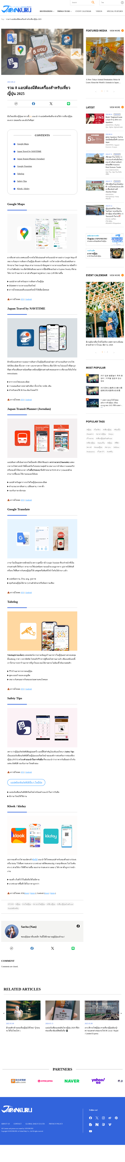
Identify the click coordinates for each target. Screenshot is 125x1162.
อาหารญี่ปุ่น (101, 434)
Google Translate (24, 166)
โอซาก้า (101, 452)
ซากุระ (108, 447)
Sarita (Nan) (28, 926)
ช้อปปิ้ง (108, 198)
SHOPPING (110, 125)
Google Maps (23, 144)
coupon (115, 147)
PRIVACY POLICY (56, 1124)
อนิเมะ (117, 447)
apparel (117, 145)
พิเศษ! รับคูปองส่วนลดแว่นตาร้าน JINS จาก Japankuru (114, 119)
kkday (32, 893)
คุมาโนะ (109, 172)
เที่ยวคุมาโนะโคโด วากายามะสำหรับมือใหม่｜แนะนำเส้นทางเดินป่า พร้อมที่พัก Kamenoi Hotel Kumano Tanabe (115, 162)
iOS (22, 299)
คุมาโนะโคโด (117, 172)
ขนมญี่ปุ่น (98, 447)
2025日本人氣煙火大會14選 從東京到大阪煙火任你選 (111, 389)
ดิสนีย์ (35, 859)
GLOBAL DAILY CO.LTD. (35, 1124)
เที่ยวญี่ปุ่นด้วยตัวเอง (65, 904)
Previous (95, 90)
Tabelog (20, 174)
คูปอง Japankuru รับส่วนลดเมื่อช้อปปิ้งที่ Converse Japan (115, 139)
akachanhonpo (110, 196)
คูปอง (111, 127)
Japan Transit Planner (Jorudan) (31, 159)
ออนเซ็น (102, 443)
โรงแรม (91, 438)
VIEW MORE (115, 30)
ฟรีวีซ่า (114, 219)
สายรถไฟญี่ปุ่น (39, 904)
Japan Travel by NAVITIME (29, 151)
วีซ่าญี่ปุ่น (109, 221)
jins (107, 127)
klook (27, 893)
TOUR (11, 904)
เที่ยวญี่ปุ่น (51, 904)
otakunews (91, 452)
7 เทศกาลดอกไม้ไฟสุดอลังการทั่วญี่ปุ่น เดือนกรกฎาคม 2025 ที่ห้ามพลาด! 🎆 (112, 403)
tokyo (111, 434)
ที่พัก (107, 174)
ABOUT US (5, 1124)
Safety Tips (22, 181)
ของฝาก (91, 434)
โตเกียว (117, 125)
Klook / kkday (23, 188)
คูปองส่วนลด (119, 127)
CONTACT (18, 1124)
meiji (117, 196)
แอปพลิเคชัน (13, 908)
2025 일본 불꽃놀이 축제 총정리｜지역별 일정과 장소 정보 (112, 378)
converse (108, 147)
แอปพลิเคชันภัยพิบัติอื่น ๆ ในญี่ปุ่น (26, 782)
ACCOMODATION (112, 170)
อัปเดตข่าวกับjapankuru (113, 223)
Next (114, 90)
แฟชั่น (110, 452)
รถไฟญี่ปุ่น (27, 904)
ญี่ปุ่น (18, 904)
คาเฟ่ (89, 447)
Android (28, 299)
